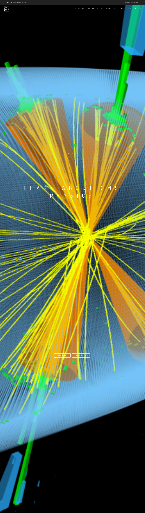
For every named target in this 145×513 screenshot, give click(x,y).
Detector (90, 9)
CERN (17, 2)
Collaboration (79, 9)
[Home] (6, 9)
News (123, 9)
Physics (100, 9)
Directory (134, 2)
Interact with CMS (111, 9)
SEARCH (139, 9)
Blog (129, 9)
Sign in (127, 2)
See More (72, 355)
